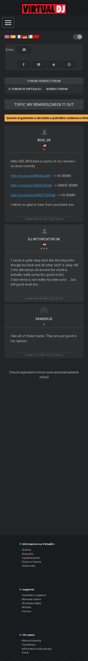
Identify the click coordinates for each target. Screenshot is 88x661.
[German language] (24, 36)
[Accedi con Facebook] (23, 64)
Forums (26, 611)
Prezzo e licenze (31, 561)
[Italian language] (30, 36)
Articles (26, 607)
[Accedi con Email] (24, 50)
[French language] (18, 36)
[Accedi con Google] (69, 64)
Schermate (28, 565)
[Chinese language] (36, 36)
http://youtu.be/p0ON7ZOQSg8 (33, 195)
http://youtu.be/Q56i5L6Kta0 (31, 185)
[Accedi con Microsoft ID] (38, 64)
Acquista (27, 553)
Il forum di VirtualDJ (25, 89)
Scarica (26, 549)
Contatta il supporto (34, 595)
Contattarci (29, 644)
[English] (7, 36)
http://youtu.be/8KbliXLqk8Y (31, 176)
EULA (25, 652)
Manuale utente (31, 599)
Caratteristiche (31, 557)
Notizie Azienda (31, 640)
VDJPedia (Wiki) (31, 603)
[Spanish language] (12, 36)
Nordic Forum (57, 89)
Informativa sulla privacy (37, 648)
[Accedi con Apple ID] (53, 64)
